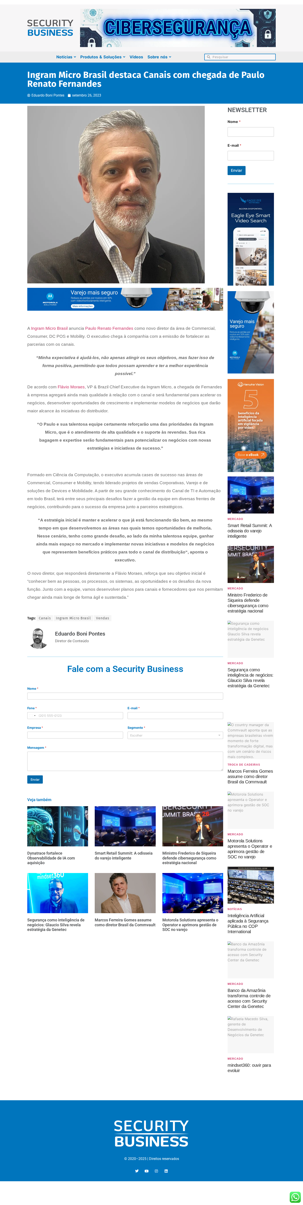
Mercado (235, 519)
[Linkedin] (166, 1171)
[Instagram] (156, 1171)
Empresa (35, 727)
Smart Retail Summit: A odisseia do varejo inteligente (124, 855)
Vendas (102, 618)
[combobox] (32, 715)
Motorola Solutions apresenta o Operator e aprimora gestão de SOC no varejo (190, 925)
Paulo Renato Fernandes (109, 328)
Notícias (235, 909)
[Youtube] (146, 1171)
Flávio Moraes (71, 387)
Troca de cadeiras (244, 764)
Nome (32, 688)
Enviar (35, 779)
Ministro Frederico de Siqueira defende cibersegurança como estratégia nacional (189, 858)
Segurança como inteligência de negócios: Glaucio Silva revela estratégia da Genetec (56, 925)
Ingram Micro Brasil (49, 328)
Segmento (136, 727)
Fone (32, 708)
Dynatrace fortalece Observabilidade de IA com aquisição (51, 858)
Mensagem (36, 747)
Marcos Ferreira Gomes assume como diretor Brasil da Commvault (125, 922)
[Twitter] (136, 1171)
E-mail (134, 708)
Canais (45, 618)
